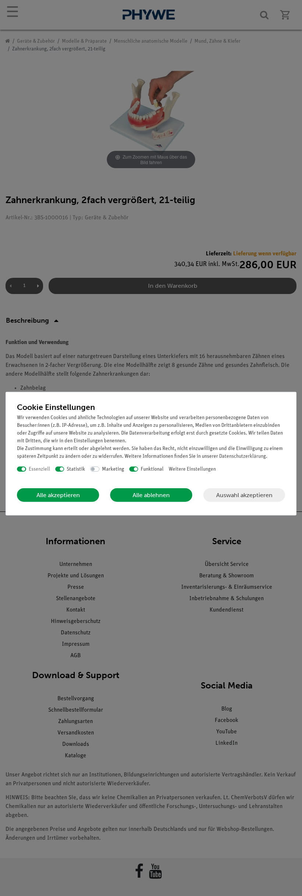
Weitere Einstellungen (192, 469)
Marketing (113, 469)
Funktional (152, 469)
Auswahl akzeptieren (244, 494)
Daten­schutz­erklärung (242, 456)
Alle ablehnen (151, 495)
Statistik (76, 469)
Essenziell (39, 469)
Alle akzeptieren (58, 495)
